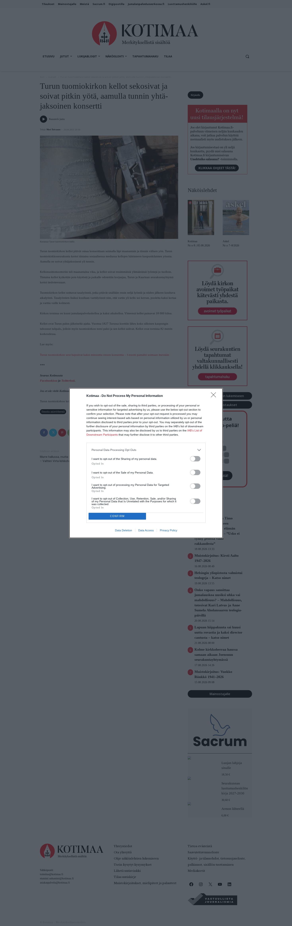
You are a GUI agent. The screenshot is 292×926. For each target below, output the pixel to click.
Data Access (146, 530)
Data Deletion (123, 530)
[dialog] (146, 463)
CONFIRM (117, 516)
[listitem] (146, 450)
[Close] (215, 396)
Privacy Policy (168, 530)
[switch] (195, 458)
